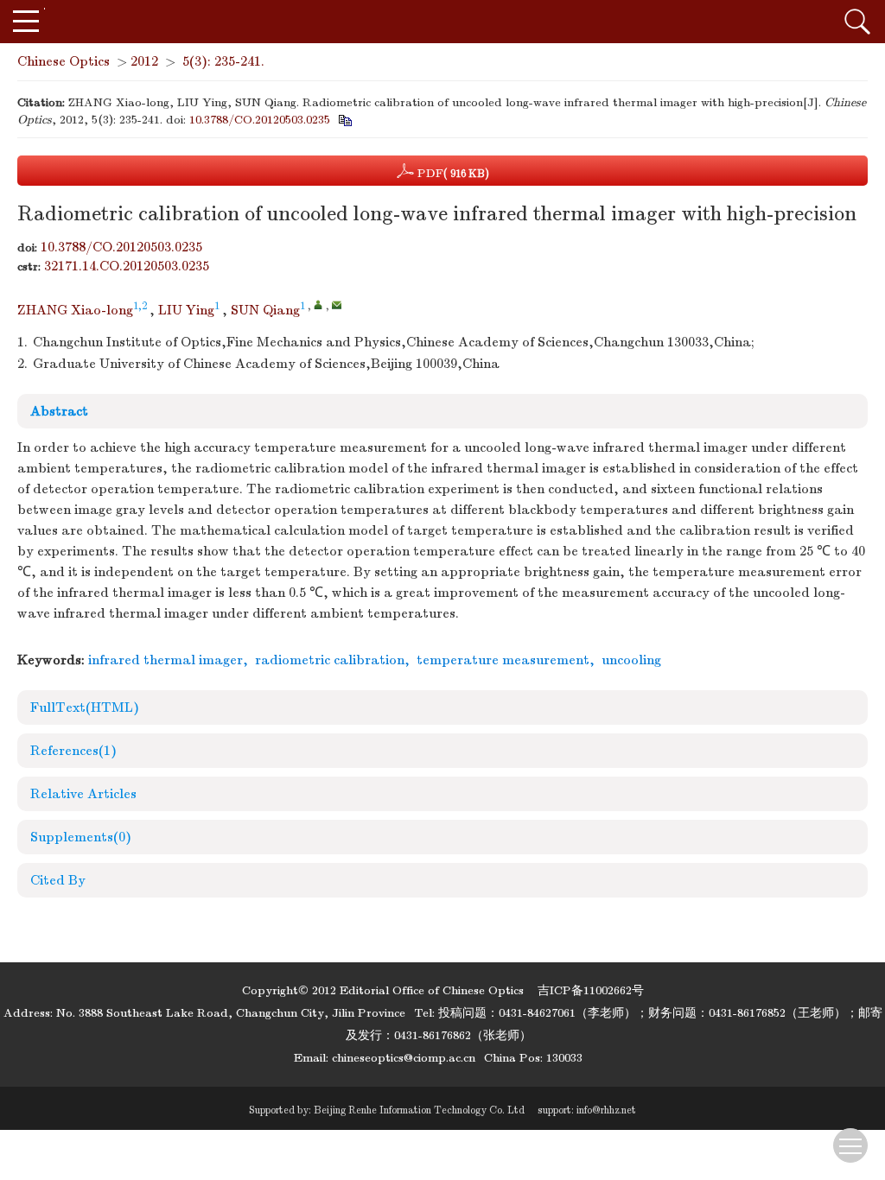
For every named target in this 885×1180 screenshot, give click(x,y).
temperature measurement (503, 660)
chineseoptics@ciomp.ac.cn (403, 1057)
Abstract (59, 411)
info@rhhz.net (606, 1110)
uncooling (631, 660)
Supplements (80, 837)
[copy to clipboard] (344, 119)
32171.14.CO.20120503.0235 (126, 266)
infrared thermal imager (165, 660)
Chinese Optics (63, 61)
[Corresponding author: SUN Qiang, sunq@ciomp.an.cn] (318, 304)
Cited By (58, 880)
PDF (451, 173)
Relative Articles (83, 794)
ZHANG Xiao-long (75, 310)
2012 (144, 61)
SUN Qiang (265, 310)
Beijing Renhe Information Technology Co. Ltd (419, 1110)
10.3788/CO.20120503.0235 (259, 119)
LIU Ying (186, 310)
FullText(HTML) (84, 707)
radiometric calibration (329, 660)
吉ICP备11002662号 (591, 990)
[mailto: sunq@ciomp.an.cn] (336, 304)
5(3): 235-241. (223, 61)
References (73, 750)
